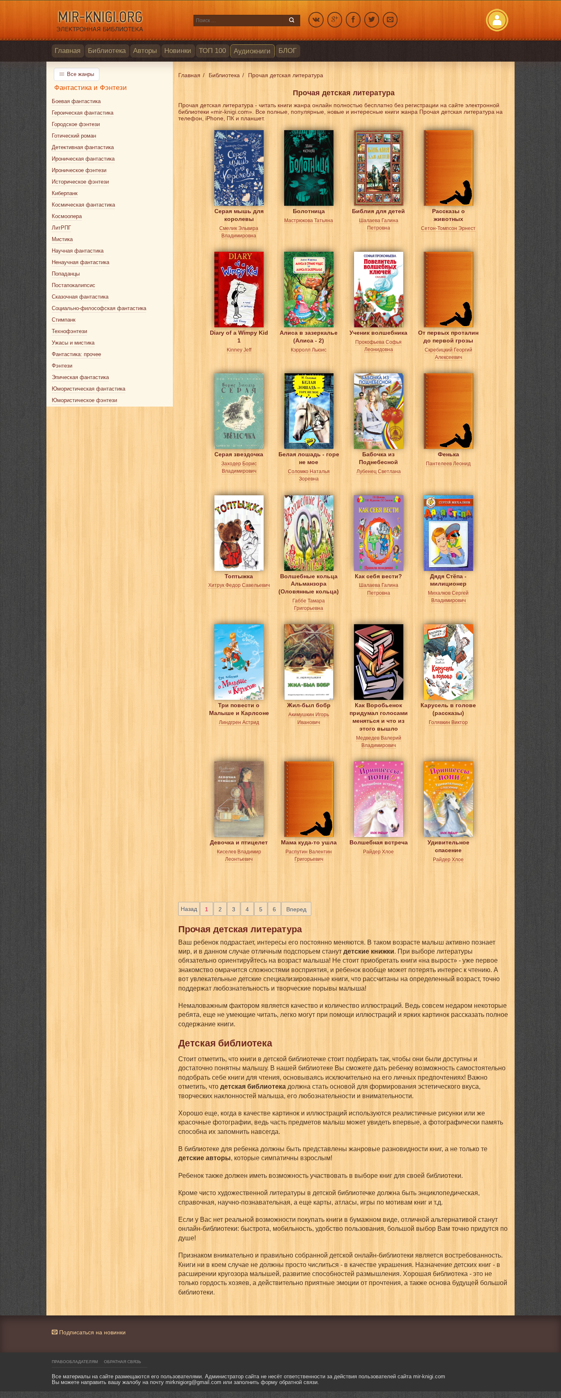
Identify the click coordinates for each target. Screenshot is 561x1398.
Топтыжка (239, 576)
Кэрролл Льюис (308, 350)
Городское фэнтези (76, 124)
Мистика (62, 239)
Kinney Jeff (239, 350)
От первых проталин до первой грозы (448, 336)
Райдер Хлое (378, 852)
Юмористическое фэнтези (84, 400)
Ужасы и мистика (73, 343)
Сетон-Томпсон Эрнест (448, 228)
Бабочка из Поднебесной (378, 458)
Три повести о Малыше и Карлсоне (239, 709)
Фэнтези (62, 366)
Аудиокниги (252, 51)
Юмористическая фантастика (88, 389)
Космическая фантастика (83, 205)
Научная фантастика (77, 251)
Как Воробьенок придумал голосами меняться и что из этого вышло (378, 711)
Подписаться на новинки (91, 1332)
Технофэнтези (69, 331)
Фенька (448, 454)
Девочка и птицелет (239, 842)
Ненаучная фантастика (80, 262)
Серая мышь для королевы (239, 215)
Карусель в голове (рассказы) (448, 709)
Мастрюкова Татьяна (308, 220)
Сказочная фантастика (80, 297)
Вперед (296, 909)
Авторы (145, 51)
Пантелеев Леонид (448, 464)
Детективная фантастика (83, 147)
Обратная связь (122, 1361)
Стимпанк (64, 320)
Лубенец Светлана (378, 471)
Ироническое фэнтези (79, 170)
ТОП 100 (212, 51)
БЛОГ (287, 51)
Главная (67, 51)
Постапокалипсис (73, 285)
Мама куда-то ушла (309, 842)
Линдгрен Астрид (239, 722)
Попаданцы (66, 274)
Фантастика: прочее (76, 354)
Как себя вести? (378, 576)
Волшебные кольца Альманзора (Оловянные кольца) (308, 582)
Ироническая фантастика (83, 159)
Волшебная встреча (378, 842)
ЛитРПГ (61, 228)
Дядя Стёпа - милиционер (448, 580)
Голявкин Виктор (448, 722)
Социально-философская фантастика (99, 308)
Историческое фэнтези (80, 182)
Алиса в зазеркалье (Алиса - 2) (309, 336)
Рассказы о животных (448, 215)
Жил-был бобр (309, 705)
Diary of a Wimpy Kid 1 (239, 336)
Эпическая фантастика (80, 377)
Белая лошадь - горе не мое (308, 458)
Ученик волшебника (378, 332)
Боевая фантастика (76, 101)
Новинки (177, 51)
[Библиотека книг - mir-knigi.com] (118, 20)
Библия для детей (378, 211)
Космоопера (67, 216)
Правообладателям (75, 1361)
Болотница (309, 211)
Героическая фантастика (82, 113)
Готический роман (74, 136)
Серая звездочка (238, 454)
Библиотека (107, 51)
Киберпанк (65, 193)
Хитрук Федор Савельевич (239, 585)
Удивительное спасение (448, 846)
